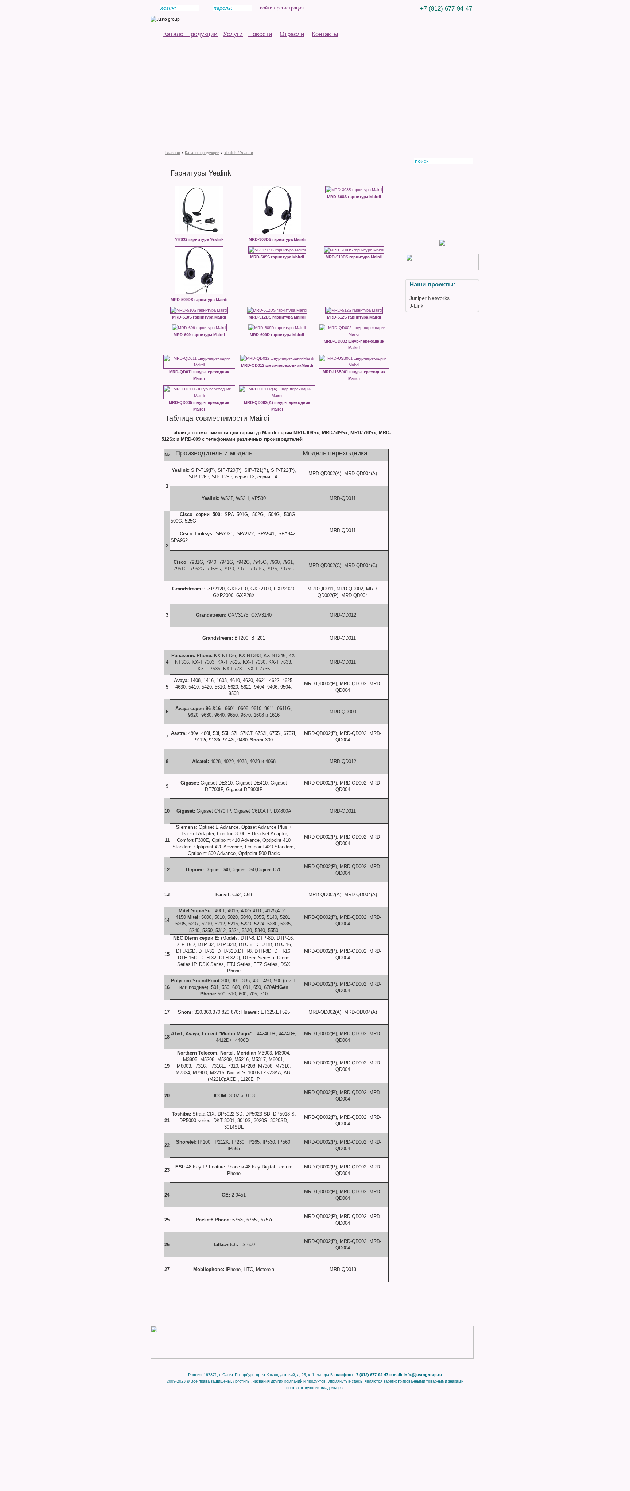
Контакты (325, 34)
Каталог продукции (190, 34)
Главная (172, 152)
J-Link (416, 306)
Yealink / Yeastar (238, 152)
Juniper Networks (429, 298)
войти (266, 8)
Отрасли (292, 34)
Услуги (233, 34)
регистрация (290, 8)
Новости (260, 34)
